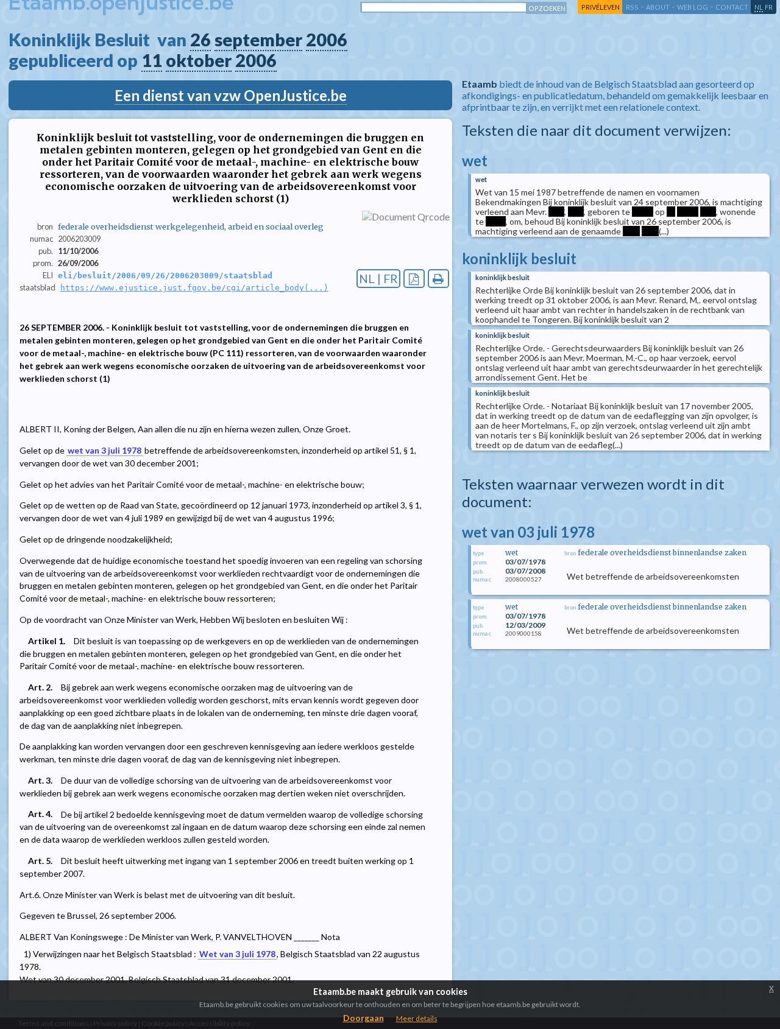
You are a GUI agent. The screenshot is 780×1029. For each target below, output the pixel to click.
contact (731, 7)
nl (758, 7)
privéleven (600, 7)
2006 (326, 39)
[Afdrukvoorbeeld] (438, 278)
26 (200, 39)
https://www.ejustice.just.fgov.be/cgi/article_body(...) (194, 287)
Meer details (417, 1018)
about (658, 7)
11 (151, 60)
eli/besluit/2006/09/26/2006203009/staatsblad (165, 275)
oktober (199, 60)
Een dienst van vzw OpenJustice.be (231, 95)
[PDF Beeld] (414, 278)
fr (769, 7)
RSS (632, 7)
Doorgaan (363, 1018)
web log (692, 7)
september (258, 39)
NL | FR (378, 279)
